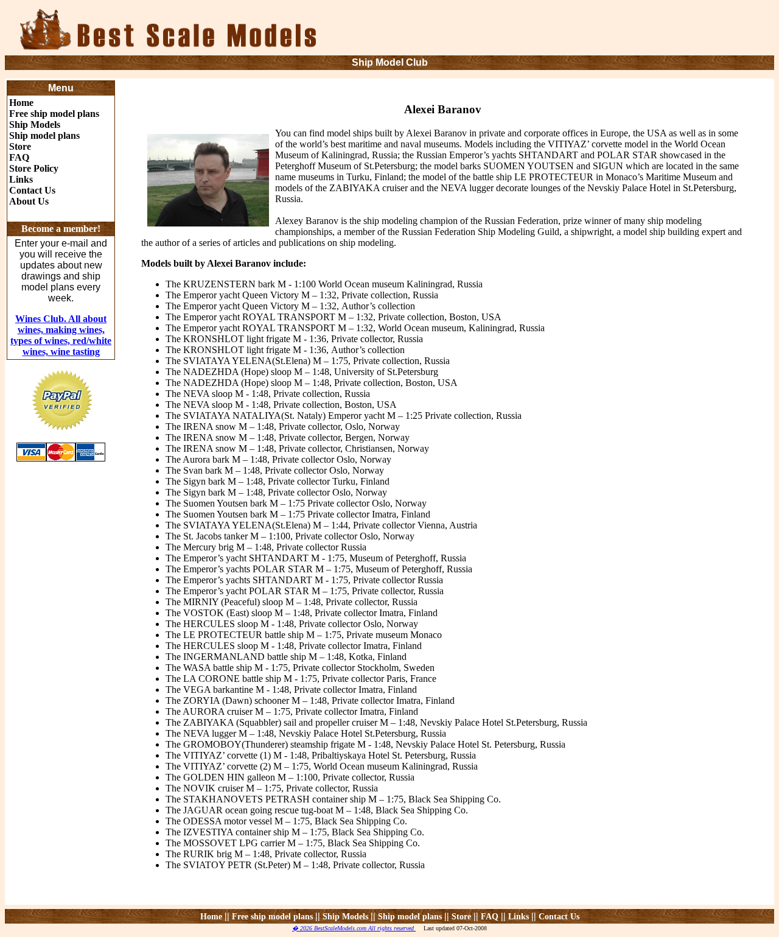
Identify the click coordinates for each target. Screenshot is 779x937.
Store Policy (33, 168)
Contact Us (32, 190)
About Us (29, 201)
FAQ (19, 157)
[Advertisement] (629, 30)
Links (21, 179)
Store (20, 146)
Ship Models (34, 124)
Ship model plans (44, 135)
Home (21, 102)
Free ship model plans (54, 113)
